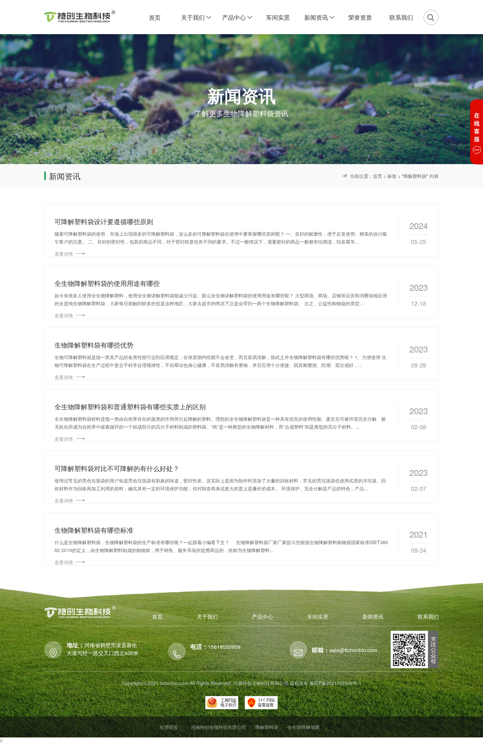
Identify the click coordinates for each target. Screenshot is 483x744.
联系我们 (428, 616)
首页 (377, 176)
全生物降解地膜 (304, 727)
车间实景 (317, 616)
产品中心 (262, 616)
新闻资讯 (372, 616)
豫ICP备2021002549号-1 (335, 683)
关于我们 (207, 616)
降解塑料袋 (266, 727)
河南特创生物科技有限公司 (218, 727)
